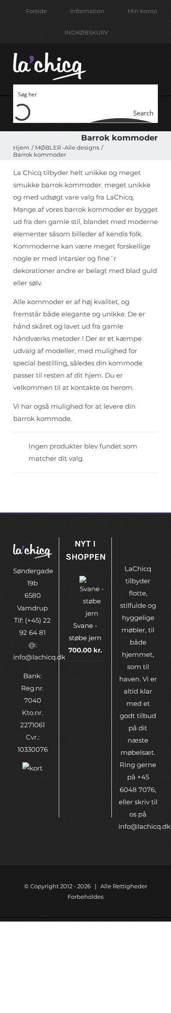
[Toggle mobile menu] (154, 61)
